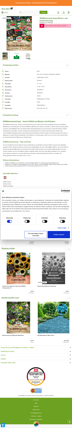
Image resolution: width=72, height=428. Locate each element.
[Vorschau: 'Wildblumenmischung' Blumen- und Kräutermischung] (5, 56)
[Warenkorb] (68, 12)
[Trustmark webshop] (36, 391)
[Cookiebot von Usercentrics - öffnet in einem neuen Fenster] (62, 191)
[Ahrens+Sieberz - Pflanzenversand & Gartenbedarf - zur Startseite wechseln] (7, 8)
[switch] (27, 221)
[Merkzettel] (58, 12)
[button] (3, 425)
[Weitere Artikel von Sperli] (5, 178)
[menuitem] (4, 12)
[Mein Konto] (63, 12)
